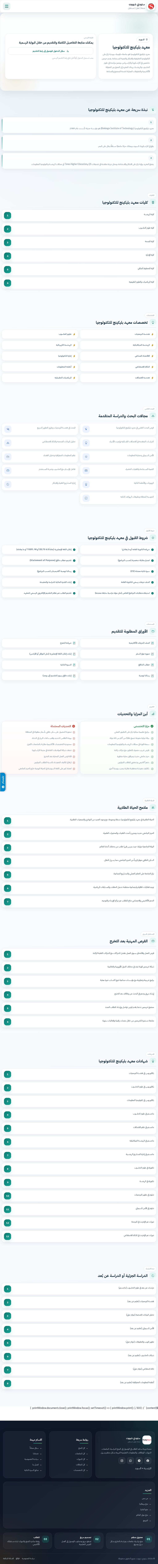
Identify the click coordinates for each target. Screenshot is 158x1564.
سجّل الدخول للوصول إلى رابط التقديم (49, 51)
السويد (138, 1468)
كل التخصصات (79, 1470)
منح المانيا (144, 1509)
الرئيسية (147, 1468)
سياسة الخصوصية (32, 1459)
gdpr (18, 1558)
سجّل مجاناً (34, 1448)
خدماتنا (36, 1453)
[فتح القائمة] (6, 6)
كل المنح (81, 1448)
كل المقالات (80, 1464)
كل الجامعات (80, 1453)
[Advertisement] (49, 1538)
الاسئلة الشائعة (8, 1558)
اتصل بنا (35, 1464)
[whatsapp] (130, 1460)
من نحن (145, 1498)
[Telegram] (139, 1460)
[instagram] (121, 1460)
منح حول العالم (142, 1514)
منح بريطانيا (143, 1503)
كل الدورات (81, 1459)
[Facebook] (147, 1460)
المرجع (145, 1520)
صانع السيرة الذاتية (31, 1470)
